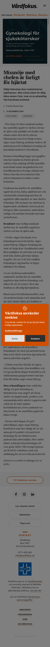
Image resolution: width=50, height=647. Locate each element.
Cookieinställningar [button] (13, 331)
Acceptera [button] (35, 339)
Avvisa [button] (15, 339)
